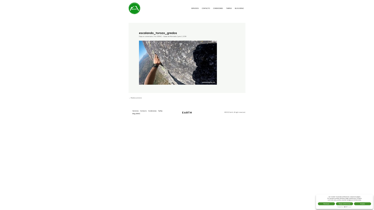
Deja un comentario (146, 36)
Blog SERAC (239, 8)
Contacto (206, 8)
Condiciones (218, 8)
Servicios (195, 8)
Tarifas (229, 8)
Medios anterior (135, 98)
